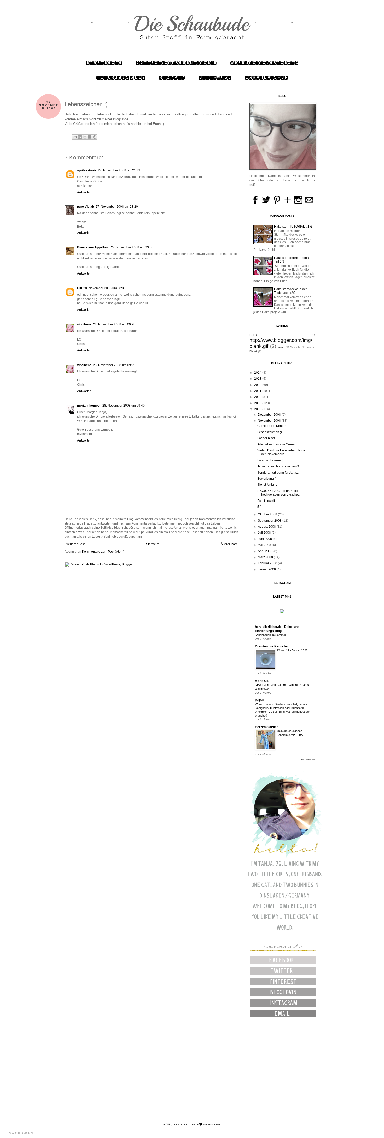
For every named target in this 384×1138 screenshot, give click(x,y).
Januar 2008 (267, 569)
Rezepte (172, 77)
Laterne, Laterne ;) (270, 460)
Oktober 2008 (268, 514)
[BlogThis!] (79, 137)
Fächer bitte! (266, 438)
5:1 (259, 507)
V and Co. (262, 681)
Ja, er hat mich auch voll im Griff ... (281, 466)
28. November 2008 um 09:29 (114, 365)
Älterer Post (229, 544)
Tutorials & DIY (120, 77)
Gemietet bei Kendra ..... (274, 426)
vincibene (84, 324)
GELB (253, 334)
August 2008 (267, 526)
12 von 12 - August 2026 (292, 650)
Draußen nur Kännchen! (272, 646)
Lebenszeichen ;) (269, 432)
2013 (258, 378)
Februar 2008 (268, 563)
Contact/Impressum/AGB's (176, 62)
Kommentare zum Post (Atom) (103, 551)
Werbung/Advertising (264, 62)
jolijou (281, 346)
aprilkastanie (86, 170)
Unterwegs (215, 77)
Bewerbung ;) (266, 478)
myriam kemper (89, 405)
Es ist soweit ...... (268, 501)
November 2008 (270, 420)
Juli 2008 (265, 532)
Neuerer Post (75, 544)
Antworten (84, 192)
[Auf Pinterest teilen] (94, 137)
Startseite (104, 62)
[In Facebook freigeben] (89, 137)
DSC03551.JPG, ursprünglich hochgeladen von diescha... (278, 492)
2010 (258, 397)
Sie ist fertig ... (267, 484)
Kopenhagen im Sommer (270, 634)
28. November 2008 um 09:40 (123, 405)
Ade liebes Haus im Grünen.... (278, 444)
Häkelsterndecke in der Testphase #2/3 (290, 291)
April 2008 (265, 551)
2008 (258, 409)
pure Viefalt (85, 206)
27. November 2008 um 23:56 (132, 247)
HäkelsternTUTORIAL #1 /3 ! (294, 226)
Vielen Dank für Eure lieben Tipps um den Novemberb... (283, 452)
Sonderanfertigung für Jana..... (278, 472)
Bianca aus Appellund (93, 247)
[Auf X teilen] (84, 137)
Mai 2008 (265, 545)
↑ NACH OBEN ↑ (21, 1133)
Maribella (295, 346)
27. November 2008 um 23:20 (117, 206)
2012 (258, 385)
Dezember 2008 (270, 414)
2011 (258, 391)
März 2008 (266, 557)
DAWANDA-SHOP (266, 77)
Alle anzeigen (307, 759)
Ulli (79, 288)
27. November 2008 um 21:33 (119, 170)
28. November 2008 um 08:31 (104, 288)
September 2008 (270, 520)
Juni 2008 (265, 539)
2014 (258, 372)
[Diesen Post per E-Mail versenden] (74, 137)
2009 (258, 403)
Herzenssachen (266, 727)
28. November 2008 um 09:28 (114, 324)
